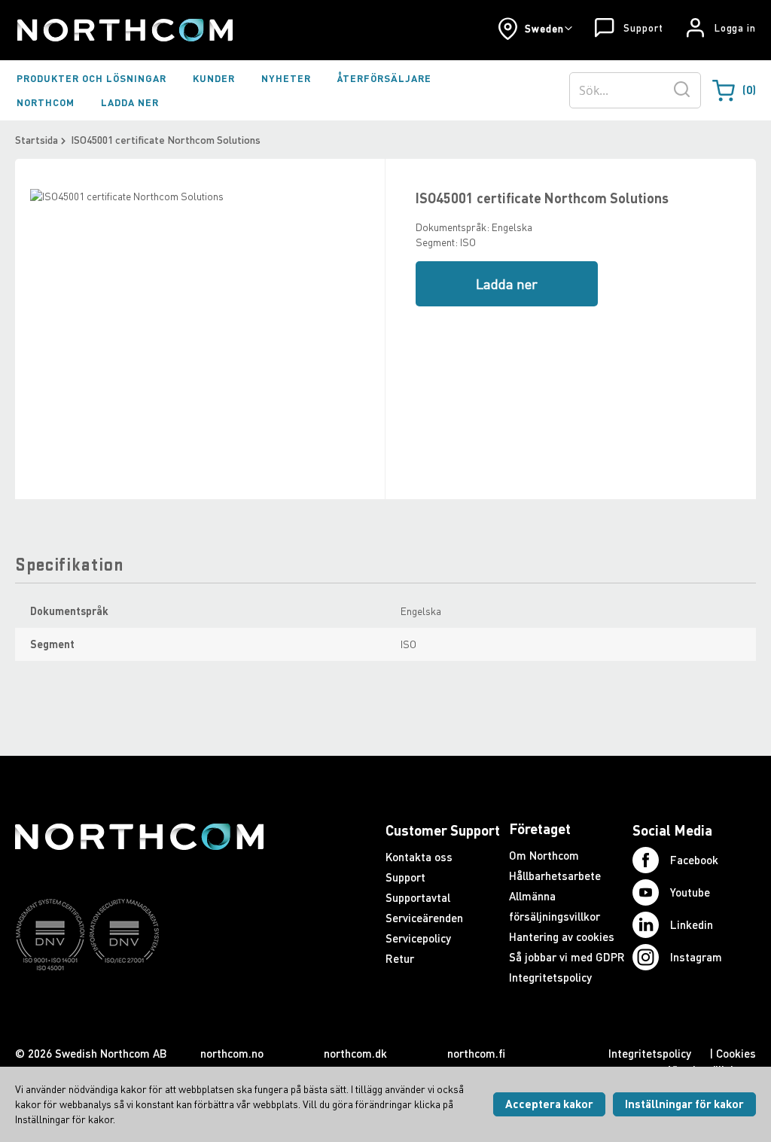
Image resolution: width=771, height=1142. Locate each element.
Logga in (735, 28)
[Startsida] (124, 30)
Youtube (690, 892)
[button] (535, 29)
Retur (400, 958)
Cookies (736, 1053)
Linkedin (691, 924)
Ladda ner (507, 284)
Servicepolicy (418, 938)
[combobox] (635, 90)
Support (643, 28)
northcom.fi (476, 1053)
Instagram (696, 957)
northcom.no (232, 1053)
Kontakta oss (419, 856)
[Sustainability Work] (139, 999)
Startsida (36, 139)
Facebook (694, 859)
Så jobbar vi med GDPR (567, 957)
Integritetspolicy (550, 977)
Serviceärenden (424, 917)
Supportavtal (418, 897)
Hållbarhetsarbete (555, 875)
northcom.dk (355, 1053)
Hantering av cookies (561, 936)
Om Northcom (544, 855)
